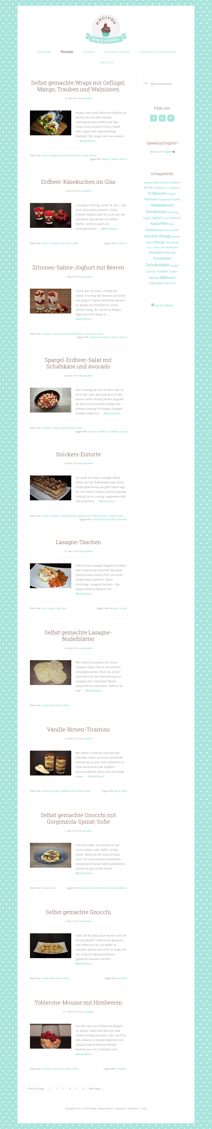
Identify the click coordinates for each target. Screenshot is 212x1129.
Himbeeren (105, 337)
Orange (159, 242)
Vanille (124, 791)
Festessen (46, 334)
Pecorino (150, 248)
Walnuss (123, 159)
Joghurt (115, 337)
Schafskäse (113, 431)
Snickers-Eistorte (78, 454)
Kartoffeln (96, 888)
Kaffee (166, 218)
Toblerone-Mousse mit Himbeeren (78, 1002)
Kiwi (171, 224)
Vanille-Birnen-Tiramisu (78, 729)
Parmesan (172, 242)
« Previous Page (35, 1088)
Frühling (54, 243)
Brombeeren (160, 188)
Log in (144, 1108)
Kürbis (166, 230)
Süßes (75, 243)
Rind (64, 608)
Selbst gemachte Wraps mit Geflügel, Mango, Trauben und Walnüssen (78, 86)
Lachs (175, 230)
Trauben (114, 159)
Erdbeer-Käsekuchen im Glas (78, 181)
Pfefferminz (171, 247)
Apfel (156, 182)
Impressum (120, 1108)
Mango (105, 159)
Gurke (176, 199)
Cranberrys (174, 188)
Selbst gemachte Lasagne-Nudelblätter (78, 635)
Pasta (58, 608)
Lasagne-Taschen (78, 542)
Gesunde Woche (66, 155)
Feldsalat (151, 199)
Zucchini (123, 608)
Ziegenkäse (156, 283)
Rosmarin (106, 888)
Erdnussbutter (99, 519)
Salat (79, 428)
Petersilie (159, 247)
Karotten (114, 608)
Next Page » (95, 1088)
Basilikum (175, 182)
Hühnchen (172, 212)
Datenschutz (133, 1108)
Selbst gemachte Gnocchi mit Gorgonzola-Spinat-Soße (78, 818)
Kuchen (104, 516)
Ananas (148, 182)
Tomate (162, 271)
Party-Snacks (81, 155)
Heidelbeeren (162, 205)
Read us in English (161, 151)
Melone (176, 236)
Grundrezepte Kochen (52, 705)
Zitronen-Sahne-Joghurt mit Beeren (78, 267)
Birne (117, 791)
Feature (45, 155)
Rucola (170, 253)
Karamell (111, 519)
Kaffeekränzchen (68, 516)
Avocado (92, 431)
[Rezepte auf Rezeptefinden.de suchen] (162, 305)
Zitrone (123, 337)
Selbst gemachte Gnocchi (78, 911)
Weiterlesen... (88, 140)
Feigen (171, 193)
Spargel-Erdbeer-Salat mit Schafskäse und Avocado (78, 363)
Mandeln (151, 236)
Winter (87, 791)
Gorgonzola (84, 888)
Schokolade (121, 519)
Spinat (115, 888)
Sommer (93, 155)
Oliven (148, 242)
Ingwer (147, 218)
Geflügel (54, 155)
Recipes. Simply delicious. (106, 29)
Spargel (123, 431)
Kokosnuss (154, 230)
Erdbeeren (122, 243)
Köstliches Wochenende (72, 334)
